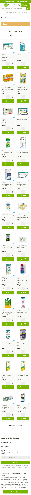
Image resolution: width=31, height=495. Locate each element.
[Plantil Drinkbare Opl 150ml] (8, 269)
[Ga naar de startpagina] (11, 5)
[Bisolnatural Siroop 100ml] (8, 366)
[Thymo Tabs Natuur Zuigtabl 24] (8, 46)
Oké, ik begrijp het (15, 492)
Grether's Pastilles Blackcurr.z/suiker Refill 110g (22, 89)
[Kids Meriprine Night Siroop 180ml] (8, 174)
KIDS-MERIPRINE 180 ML (22, 152)
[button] (15, 24)
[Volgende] (21, 429)
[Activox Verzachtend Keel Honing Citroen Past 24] (23, 206)
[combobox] (13, 8)
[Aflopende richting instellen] (21, 35)
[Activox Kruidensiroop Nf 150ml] (8, 206)
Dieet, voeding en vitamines (12, 12)
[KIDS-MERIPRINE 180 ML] (23, 143)
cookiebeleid (22, 487)
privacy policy (23, 467)
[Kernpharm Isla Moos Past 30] (8, 397)
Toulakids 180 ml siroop (22, 56)
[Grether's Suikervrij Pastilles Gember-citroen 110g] (8, 78)
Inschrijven (16, 462)
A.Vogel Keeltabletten (7, 344)
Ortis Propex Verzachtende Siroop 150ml (22, 280)
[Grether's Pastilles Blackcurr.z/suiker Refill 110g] (23, 78)
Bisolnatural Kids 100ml (22, 375)
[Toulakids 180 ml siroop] (23, 46)
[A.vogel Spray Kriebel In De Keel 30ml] (23, 302)
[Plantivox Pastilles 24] (23, 111)
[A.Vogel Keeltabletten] (8, 334)
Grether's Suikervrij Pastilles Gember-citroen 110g (8, 89)
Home (2, 12)
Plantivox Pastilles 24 (22, 119)
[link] (10, 429)
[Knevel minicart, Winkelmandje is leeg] (22, 5)
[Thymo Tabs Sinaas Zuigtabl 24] (23, 174)
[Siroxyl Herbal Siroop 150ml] (8, 143)
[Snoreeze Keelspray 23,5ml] (23, 334)
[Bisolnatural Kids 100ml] (23, 366)
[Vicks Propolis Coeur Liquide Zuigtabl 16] (8, 302)
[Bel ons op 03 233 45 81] (19, 5)
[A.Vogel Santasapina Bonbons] (8, 238)
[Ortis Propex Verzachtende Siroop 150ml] (23, 269)
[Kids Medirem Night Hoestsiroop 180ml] (23, 397)
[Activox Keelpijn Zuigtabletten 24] (23, 238)
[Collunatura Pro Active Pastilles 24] (8, 111)
